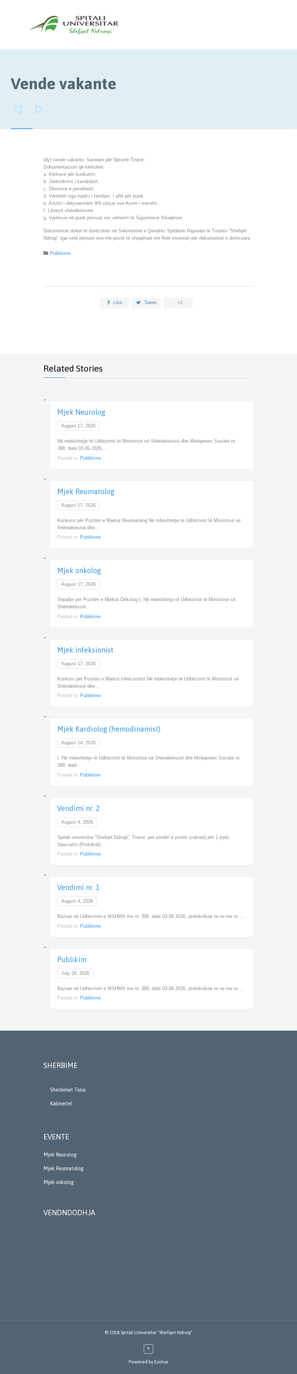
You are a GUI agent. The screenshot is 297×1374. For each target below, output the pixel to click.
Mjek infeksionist (85, 650)
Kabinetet (61, 1103)
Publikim (72, 959)
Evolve (161, 1362)
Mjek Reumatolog (85, 491)
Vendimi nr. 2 (78, 808)
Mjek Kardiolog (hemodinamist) (108, 729)
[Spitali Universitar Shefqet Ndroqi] (74, 24)
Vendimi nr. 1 (78, 887)
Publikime (60, 253)
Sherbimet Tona (67, 1090)
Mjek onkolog (79, 570)
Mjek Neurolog (81, 412)
